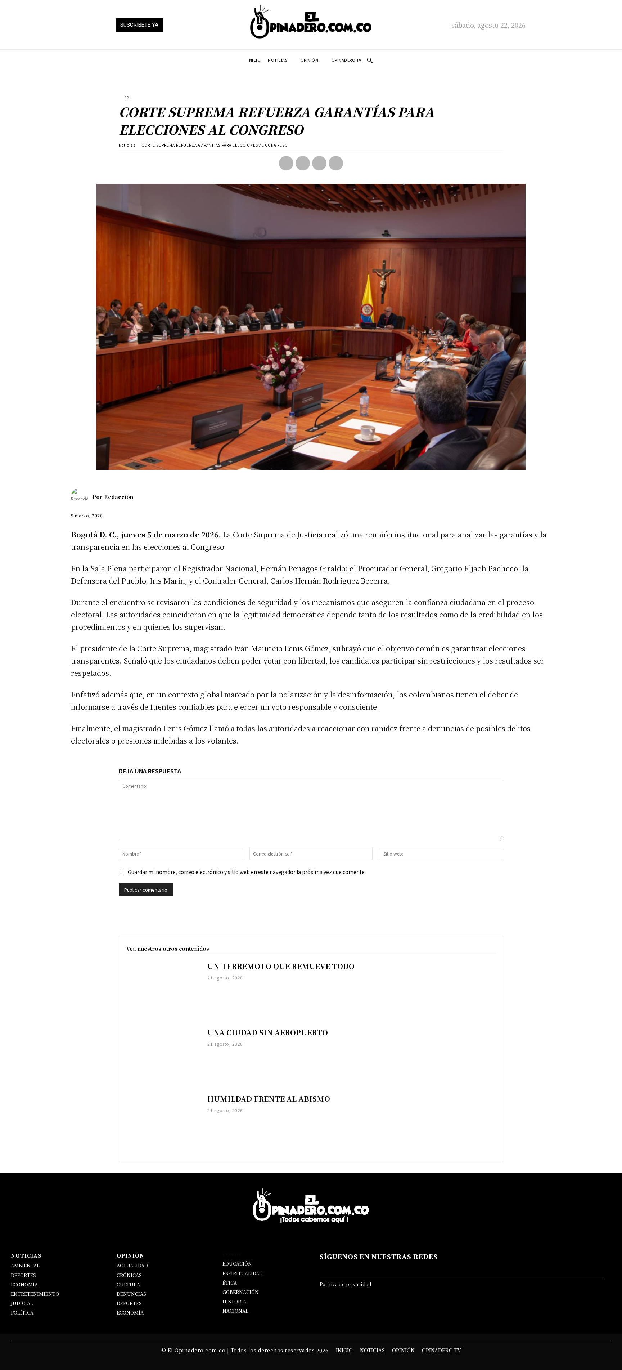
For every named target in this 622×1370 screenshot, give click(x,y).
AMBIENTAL (25, 1265)
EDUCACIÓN (237, 1263)
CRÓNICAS (129, 1275)
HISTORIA (234, 1301)
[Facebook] (286, 163)
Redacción (118, 496)
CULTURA (128, 1284)
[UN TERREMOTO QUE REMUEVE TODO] (163, 990)
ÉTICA (229, 1282)
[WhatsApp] (336, 163)
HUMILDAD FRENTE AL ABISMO (268, 1098)
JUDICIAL (22, 1303)
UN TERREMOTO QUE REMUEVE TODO (281, 966)
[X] (303, 163)
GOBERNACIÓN (240, 1292)
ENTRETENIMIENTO (35, 1293)
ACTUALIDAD (132, 1265)
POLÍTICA (22, 1312)
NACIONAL (235, 1310)
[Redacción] (82, 497)
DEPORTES (23, 1275)
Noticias (127, 145)
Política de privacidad (345, 1284)
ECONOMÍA (24, 1284)
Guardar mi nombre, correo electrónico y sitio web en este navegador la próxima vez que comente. (247, 871)
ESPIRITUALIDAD (242, 1273)
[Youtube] (496, 1267)
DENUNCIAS (131, 1293)
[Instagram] (422, 1267)
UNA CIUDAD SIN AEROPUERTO (267, 1032)
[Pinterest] (319, 163)
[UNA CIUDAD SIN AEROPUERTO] (163, 1056)
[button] (369, 60)
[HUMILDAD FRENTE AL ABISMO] (163, 1123)
